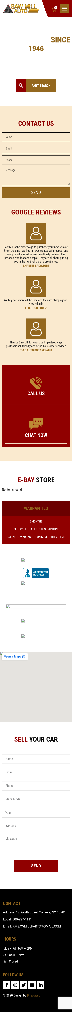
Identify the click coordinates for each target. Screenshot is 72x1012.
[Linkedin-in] (40, 985)
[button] (64, 8)
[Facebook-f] (6, 985)
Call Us (36, 393)
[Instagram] (15, 985)
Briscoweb (33, 995)
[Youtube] (32, 985)
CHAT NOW (36, 435)
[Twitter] (23, 985)
